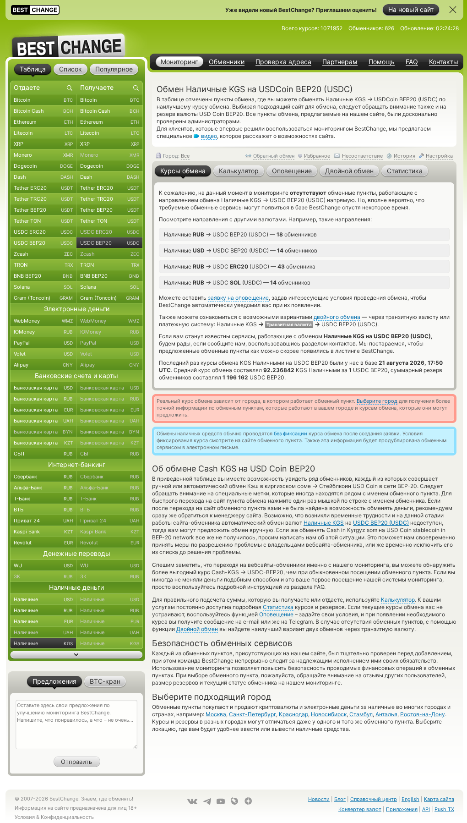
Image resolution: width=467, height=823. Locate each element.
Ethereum (43, 122)
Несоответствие (362, 156)
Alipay (43, 365)
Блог (340, 799)
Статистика (278, 607)
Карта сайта (439, 799)
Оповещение (276, 614)
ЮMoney (43, 332)
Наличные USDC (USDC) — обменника (239, 266)
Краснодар (293, 714)
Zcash (43, 254)
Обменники (226, 62)
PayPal (43, 343)
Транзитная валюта (289, 324)
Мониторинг (179, 62)
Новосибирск (329, 714)
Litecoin (43, 133)
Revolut (43, 542)
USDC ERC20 (43, 232)
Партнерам (340, 62)
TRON (43, 265)
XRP (43, 144)
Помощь (382, 62)
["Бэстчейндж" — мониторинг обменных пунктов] (76, 38)
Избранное (317, 156)
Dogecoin (43, 166)
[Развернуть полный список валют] (76, 655)
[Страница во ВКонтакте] (192, 801)
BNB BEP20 (43, 276)
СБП (43, 453)
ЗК (43, 576)
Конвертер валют (359, 809)
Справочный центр (373, 799)
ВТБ (43, 509)
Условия (25, 817)
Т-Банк (43, 498)
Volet (43, 354)
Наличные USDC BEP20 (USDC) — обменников (240, 234)
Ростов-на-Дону (422, 714)
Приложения (402, 809)
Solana (43, 287)
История (404, 156)
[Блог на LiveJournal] (234, 801)
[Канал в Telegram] (207, 801)
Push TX (444, 809)
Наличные (43, 599)
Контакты (443, 62)
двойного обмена (337, 316)
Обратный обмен (273, 156)
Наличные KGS (324, 522)
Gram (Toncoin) (43, 298)
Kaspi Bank (43, 531)
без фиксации (290, 433)
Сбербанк (43, 476)
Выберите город (377, 401)
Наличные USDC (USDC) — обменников (237, 282)
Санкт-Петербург (252, 714)
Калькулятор (398, 599)
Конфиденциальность (67, 817)
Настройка (439, 156)
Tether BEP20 (43, 210)
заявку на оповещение (238, 297)
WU (43, 565)
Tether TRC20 (43, 199)
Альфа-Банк (43, 487)
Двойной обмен (197, 628)
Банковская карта (43, 387)
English (410, 799)
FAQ (412, 62)
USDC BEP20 (43, 243)
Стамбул (361, 714)
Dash (43, 177)
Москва (216, 714)
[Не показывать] (453, 9)
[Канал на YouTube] (221, 801)
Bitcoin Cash (43, 111)
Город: (176, 156)
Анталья (386, 714)
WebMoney (43, 321)
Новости (319, 799)
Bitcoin (43, 100)
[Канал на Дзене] (248, 801)
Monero (43, 155)
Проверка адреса (283, 62)
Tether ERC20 (43, 188)
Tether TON (43, 221)
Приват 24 (43, 520)
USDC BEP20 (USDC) (381, 522)
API (426, 809)
